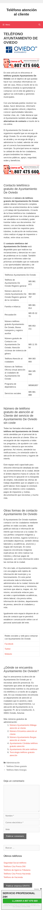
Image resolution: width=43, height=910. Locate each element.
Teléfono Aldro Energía (16, 770)
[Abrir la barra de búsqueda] (39, 24)
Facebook (9, 644)
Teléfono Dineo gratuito (16, 766)
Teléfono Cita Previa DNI (15, 866)
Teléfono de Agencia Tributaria (17, 870)
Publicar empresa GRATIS (18, 886)
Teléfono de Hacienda (13, 877)
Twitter (8, 649)
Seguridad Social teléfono (15, 863)
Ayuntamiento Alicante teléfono (23, 749)
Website (8, 654)
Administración (13, 763)
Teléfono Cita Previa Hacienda (17, 874)
